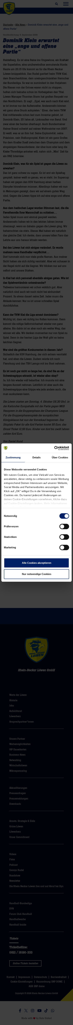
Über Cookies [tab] (60, 457)
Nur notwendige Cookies (36, 574)
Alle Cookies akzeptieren (36, 562)
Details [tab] (36, 457)
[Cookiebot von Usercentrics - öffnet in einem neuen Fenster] (54, 448)
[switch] (64, 526)
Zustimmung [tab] (13, 457)
